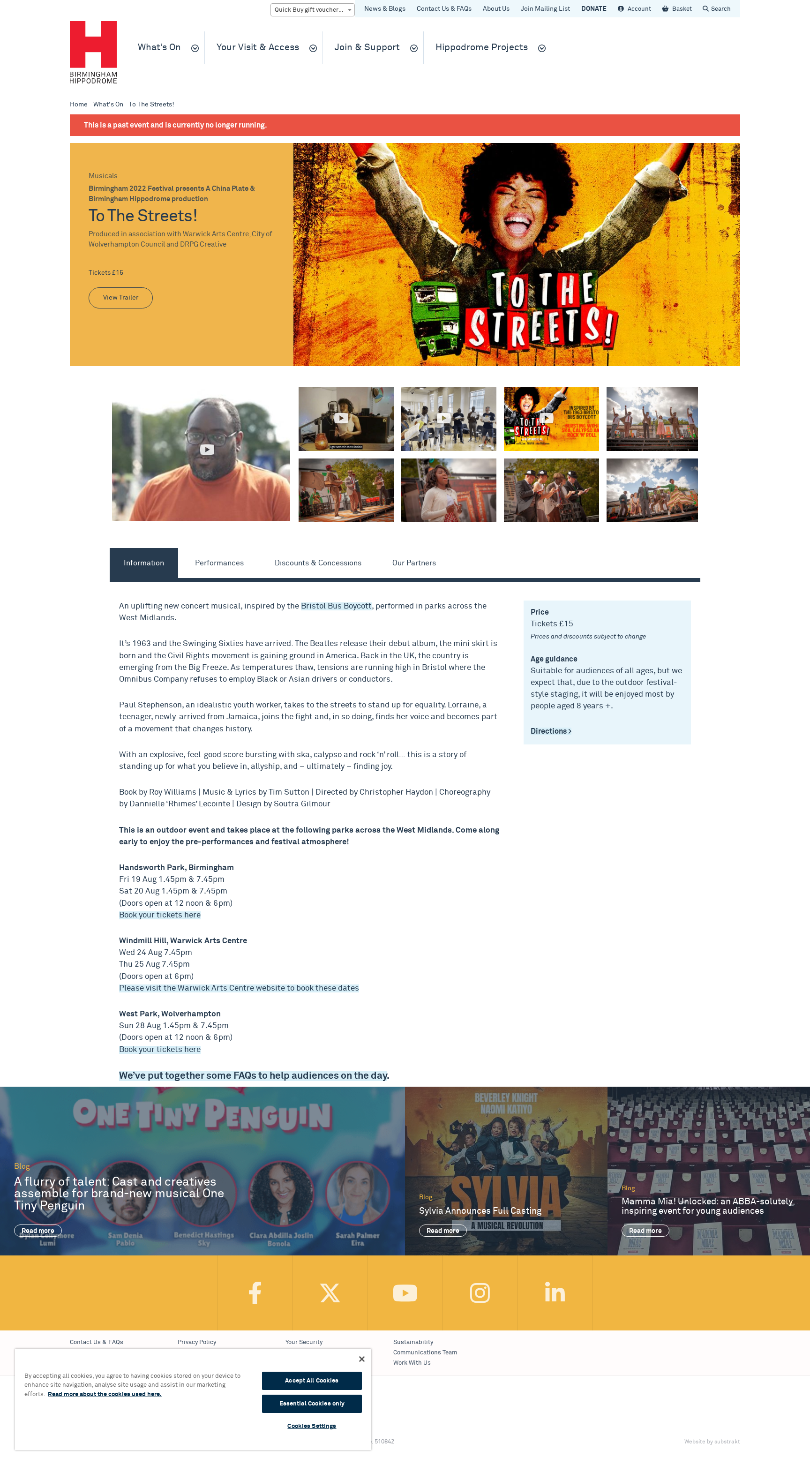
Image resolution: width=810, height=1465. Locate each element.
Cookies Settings (311, 1426)
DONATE (594, 9)
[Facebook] (255, 1292)
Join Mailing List (545, 9)
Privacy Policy (197, 1342)
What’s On (159, 47)
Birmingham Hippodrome (93, 52)
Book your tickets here (160, 915)
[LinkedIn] (555, 1292)
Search (721, 9)
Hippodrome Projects (481, 47)
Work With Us (412, 1363)
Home (79, 104)
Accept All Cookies (311, 1381)
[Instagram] (480, 1292)
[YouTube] (405, 1292)
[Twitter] (330, 1292)
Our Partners (414, 563)
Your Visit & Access (258, 47)
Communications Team (425, 1353)
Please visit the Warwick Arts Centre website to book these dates (239, 988)
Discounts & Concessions (318, 563)
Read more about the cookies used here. (105, 1394)
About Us (496, 9)
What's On (108, 104)
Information (144, 563)
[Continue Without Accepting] (362, 1359)
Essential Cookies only (312, 1404)
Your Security (303, 1342)
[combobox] (312, 9)
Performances (219, 563)
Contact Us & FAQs (444, 9)
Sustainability (413, 1342)
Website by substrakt (712, 1442)
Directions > (551, 731)
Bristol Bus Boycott (336, 606)
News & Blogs (384, 9)
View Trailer (120, 297)
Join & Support (367, 47)
